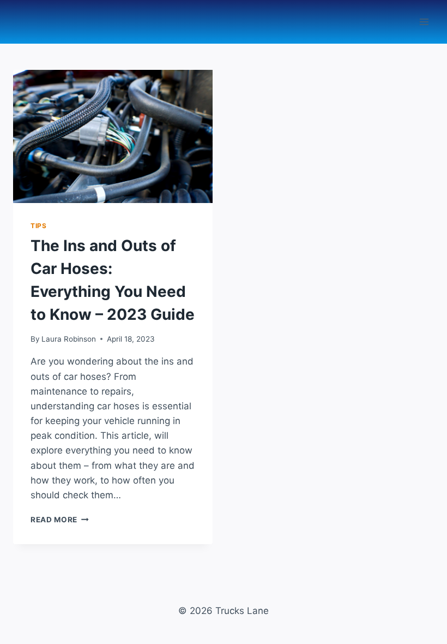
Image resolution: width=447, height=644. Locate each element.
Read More (60, 519)
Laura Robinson (68, 339)
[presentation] (113, 136)
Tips (38, 226)
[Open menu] (424, 21)
